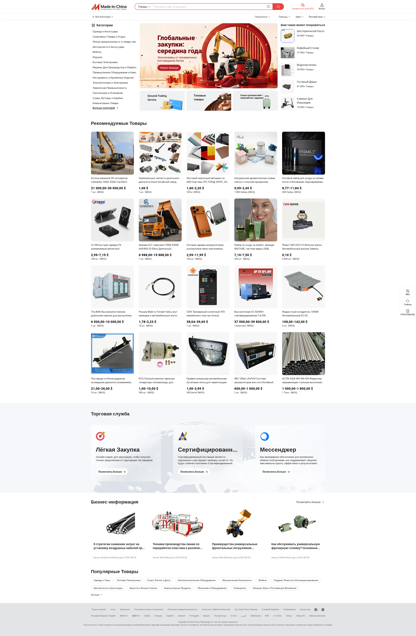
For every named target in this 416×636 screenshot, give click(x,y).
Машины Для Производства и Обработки (115, 67)
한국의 (234, 615)
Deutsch (181, 615)
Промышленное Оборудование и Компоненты (115, 72)
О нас (113, 609)
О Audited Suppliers (270, 609)
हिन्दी (267, 615)
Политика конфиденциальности (182, 609)
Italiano (206, 615)
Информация (289, 609)
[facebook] (316, 609)
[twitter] (323, 609)
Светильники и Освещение (108, 92)
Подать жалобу (99, 609)
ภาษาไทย (277, 615)
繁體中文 (136, 615)
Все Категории (103, 16)
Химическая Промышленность (110, 87)
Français (158, 615)
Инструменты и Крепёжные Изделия (113, 77)
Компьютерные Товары (105, 103)
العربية (243, 615)
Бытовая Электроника (105, 62)
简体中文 (124, 615)
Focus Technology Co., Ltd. (206, 622)
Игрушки (97, 57)
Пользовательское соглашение (148, 609)
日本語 (147, 615)
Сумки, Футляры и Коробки (108, 98)
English (112, 615)
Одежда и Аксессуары (105, 31)
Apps (298, 16)
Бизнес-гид (305, 609)
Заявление (125, 609)
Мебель (97, 51)
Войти (322, 8)
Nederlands (256, 615)
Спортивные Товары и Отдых (109, 36)
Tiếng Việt (300, 615)
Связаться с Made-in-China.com (216, 609)
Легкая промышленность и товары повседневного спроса (115, 41)
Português (194, 615)
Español (170, 615)
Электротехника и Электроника (110, 82)
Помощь (283, 16)
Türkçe (289, 615)
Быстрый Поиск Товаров (246, 609)
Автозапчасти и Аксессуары (108, 46)
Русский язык (220, 615)
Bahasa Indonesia (317, 615)
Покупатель (261, 16)
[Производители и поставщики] (108, 6)
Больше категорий (104, 107)
